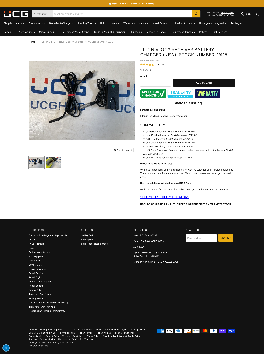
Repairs (8, 32)
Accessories (26, 32)
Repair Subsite (36, 285)
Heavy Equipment (38, 269)
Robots (203, 32)
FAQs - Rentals (36, 243)
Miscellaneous (47, 32)
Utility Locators (109, 23)
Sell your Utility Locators (164, 197)
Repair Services (36, 273)
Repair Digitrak (36, 277)
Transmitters (36, 23)
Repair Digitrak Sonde (40, 281)
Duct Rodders (220, 32)
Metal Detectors (162, 23)
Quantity (144, 76)
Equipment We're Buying (75, 32)
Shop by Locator (13, 23)
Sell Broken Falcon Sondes (94, 243)
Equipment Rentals (182, 32)
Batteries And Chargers (40, 252)
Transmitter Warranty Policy (42, 306)
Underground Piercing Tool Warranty (47, 311)
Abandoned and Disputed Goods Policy (48, 302)
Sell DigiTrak (87, 235)
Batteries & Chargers (61, 23)
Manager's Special (157, 32)
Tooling (235, 23)
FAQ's (32, 239)
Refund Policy (36, 290)
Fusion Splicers (184, 23)
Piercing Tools (85, 23)
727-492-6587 (227, 12)
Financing (136, 32)
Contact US (34, 260)
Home (32, 41)
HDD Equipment (37, 256)
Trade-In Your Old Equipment (110, 32)
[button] (6, 348)
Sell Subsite (87, 239)
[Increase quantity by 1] (167, 83)
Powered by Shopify (38, 345)
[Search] (196, 13)
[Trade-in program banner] (180, 97)
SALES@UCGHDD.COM (223, 15)
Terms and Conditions (40, 294)
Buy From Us (35, 264)
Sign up (226, 237)
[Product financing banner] (153, 97)
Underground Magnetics (212, 23)
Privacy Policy (36, 298)
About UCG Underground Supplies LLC (48, 235)
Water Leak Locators (135, 23)
